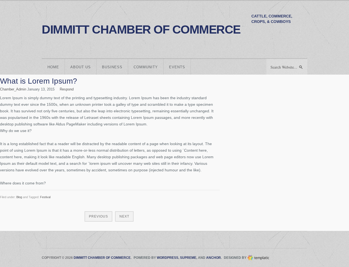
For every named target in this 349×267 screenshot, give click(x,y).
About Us (80, 67)
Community (146, 67)
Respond (67, 89)
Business (112, 67)
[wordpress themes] (258, 258)
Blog (19, 197)
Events (177, 67)
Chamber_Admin (13, 89)
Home (53, 67)
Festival (45, 197)
